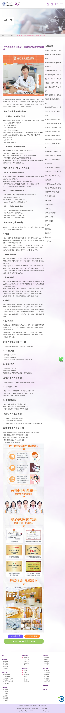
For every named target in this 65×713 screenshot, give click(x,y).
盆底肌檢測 (6, 683)
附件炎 (26, 677)
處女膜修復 (47, 672)
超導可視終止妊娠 (8, 679)
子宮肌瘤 (26, 657)
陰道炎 (26, 670)
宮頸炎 (46, 660)
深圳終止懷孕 (49, 217)
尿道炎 (26, 679)
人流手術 (48, 241)
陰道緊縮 (46, 670)
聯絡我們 (45, 689)
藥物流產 (5, 698)
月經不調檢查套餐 (8, 681)
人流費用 (5, 694)
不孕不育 (10, 35)
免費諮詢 (45, 685)
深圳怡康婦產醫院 (50, 213)
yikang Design (46, 711)
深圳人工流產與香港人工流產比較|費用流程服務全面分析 (53, 55)
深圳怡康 (48, 237)
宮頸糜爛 (46, 657)
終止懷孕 (48, 225)
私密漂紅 (46, 679)
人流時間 (5, 696)
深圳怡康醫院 (49, 205)
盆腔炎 (26, 672)
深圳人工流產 (49, 221)
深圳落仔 (48, 233)
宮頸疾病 (45, 655)
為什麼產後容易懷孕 (29, 99)
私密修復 (45, 668)
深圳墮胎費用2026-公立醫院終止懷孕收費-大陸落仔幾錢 (53, 111)
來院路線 (5, 666)
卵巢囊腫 (26, 662)
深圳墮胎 (48, 229)
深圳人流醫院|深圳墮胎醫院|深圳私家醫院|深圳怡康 (53, 99)
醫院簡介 (5, 662)
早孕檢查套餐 (6, 677)
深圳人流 (48, 209)
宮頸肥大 (46, 664)
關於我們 (4, 660)
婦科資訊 (5, 668)
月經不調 (26, 660)
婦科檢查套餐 (6, 674)
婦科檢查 (26, 681)
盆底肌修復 (47, 681)
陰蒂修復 (46, 677)
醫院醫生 (5, 664)
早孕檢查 (5, 691)
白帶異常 (26, 674)
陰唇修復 (46, 674)
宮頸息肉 (46, 662)
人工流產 (5, 700)
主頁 (3, 35)
